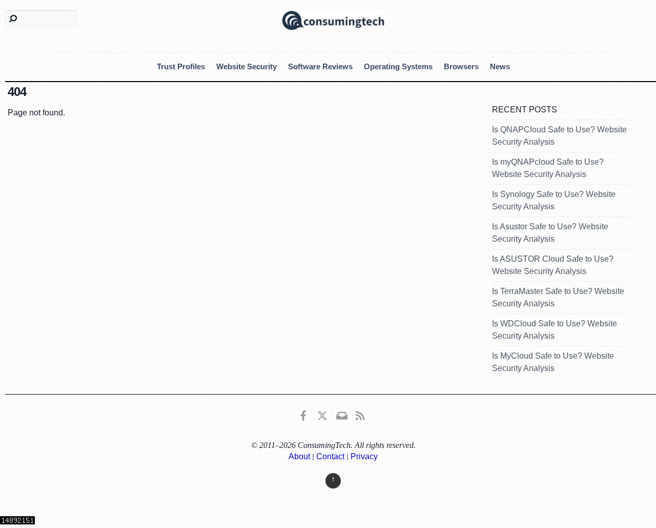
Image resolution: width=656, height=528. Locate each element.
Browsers (461, 66)
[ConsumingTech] (333, 19)
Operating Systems (398, 66)
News (500, 66)
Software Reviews (320, 66)
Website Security (246, 66)
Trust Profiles (181, 66)
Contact (330, 456)
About (299, 456)
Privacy (364, 456)
